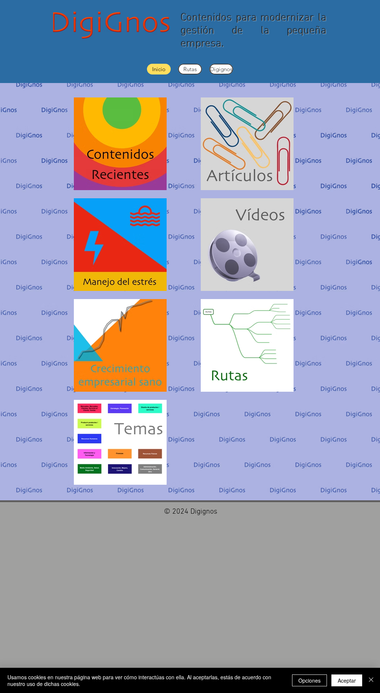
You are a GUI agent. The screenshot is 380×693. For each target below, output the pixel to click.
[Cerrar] (371, 680)
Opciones (309, 680)
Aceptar (347, 680)
